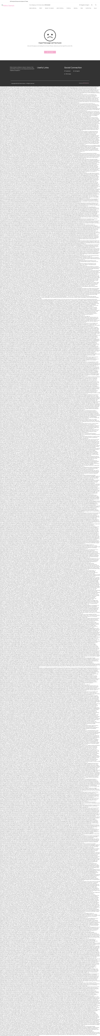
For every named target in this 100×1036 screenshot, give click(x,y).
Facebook (67, 71)
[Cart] (92, 5)
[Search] (96, 4)
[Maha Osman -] (8, 5)
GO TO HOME (50, 52)
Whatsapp (68, 73)
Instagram (77, 71)
